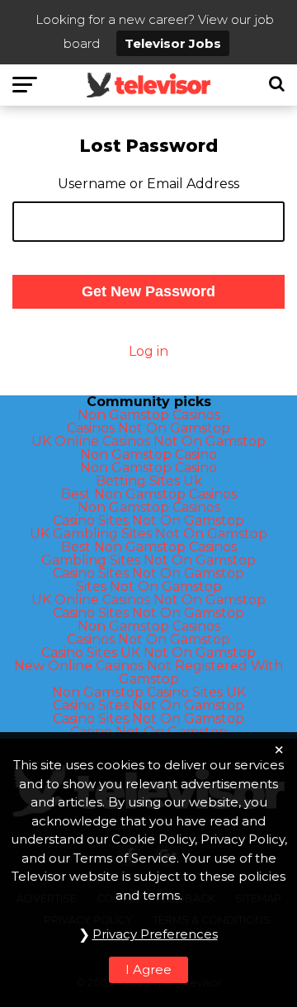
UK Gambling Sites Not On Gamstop (148, 533)
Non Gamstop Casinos (149, 415)
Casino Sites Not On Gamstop (148, 520)
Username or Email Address (148, 183)
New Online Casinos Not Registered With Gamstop (148, 672)
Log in (148, 351)
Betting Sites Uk (149, 481)
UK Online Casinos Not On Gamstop (148, 441)
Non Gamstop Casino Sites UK (149, 692)
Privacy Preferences (155, 934)
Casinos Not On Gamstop (148, 428)
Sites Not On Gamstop (149, 586)
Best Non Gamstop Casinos (149, 494)
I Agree (148, 969)
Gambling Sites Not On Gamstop (148, 560)
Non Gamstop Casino (148, 454)
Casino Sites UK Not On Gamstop (148, 652)
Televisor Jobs (173, 43)
